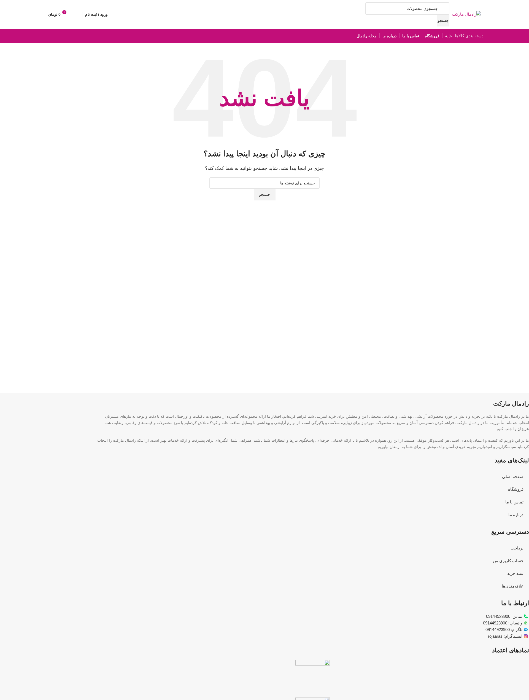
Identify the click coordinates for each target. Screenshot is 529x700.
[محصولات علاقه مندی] (77, 14)
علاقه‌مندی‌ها (512, 586)
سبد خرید (515, 573)
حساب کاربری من (508, 560)
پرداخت (517, 548)
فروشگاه (515, 489)
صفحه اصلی (512, 476)
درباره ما (515, 514)
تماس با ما (514, 502)
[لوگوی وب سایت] (466, 14)
